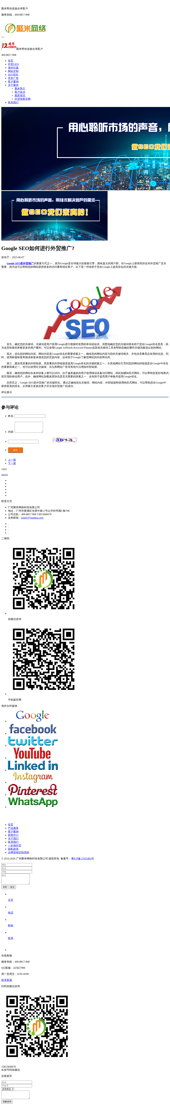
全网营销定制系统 (18, 852)
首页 (10, 60)
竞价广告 (13, 78)
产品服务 (13, 828)
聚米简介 (20, 88)
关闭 (5, 887)
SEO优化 (13, 74)
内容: (11, 431)
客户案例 (13, 81)
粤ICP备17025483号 (82, 858)
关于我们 (13, 838)
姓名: (11, 415)
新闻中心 (13, 835)
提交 (15, 450)
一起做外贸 (14, 845)
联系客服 (6, 980)
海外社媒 (13, 67)
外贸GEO (13, 64)
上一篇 (12, 459)
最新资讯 (20, 95)
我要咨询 (7, 1101)
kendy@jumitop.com (32, 517)
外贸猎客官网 (23, 99)
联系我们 (13, 102)
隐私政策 (13, 849)
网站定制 (13, 71)
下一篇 (12, 463)
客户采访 (20, 92)
